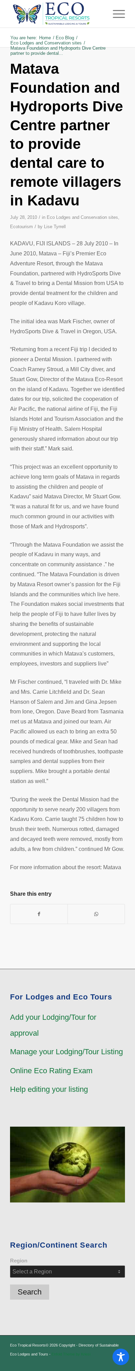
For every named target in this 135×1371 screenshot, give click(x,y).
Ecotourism (21, 226)
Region (18, 1260)
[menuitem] (115, 14)
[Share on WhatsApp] (96, 914)
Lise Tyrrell (55, 226)
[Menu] (115, 14)
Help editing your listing (49, 1089)
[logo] (56, 14)
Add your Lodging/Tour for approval (53, 1025)
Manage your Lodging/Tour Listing (66, 1051)
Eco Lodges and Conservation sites (82, 217)
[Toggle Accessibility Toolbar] (121, 1357)
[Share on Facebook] (39, 914)
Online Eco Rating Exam (51, 1070)
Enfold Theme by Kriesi (71, 1354)
